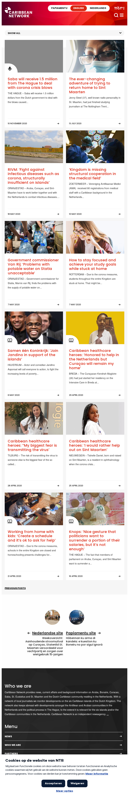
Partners (11, 753)
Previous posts (15, 588)
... (108, 714)
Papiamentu (59, 8)
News (8, 736)
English (78, 8)
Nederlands (98, 8)
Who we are (13, 745)
